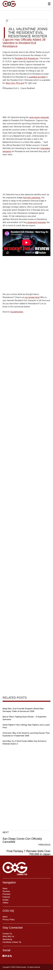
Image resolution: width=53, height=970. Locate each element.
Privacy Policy (9, 919)
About (5, 916)
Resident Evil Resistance (26, 58)
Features (6, 896)
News (5, 888)
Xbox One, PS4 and (15, 83)
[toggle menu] (49, 4)
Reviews (6, 891)
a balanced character (36, 222)
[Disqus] (26, 416)
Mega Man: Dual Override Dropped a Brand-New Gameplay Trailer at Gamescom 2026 (23, 709)
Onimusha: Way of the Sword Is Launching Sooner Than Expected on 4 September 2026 (26, 734)
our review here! (32, 297)
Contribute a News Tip (12, 942)
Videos (5, 902)
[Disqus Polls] (26, 348)
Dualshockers (16, 311)
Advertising (7, 939)
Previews (6, 894)
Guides (6, 899)
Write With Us (8, 936)
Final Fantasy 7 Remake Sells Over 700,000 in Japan (28, 849)
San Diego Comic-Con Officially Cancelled (22, 837)
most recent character (39, 117)
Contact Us (7, 933)
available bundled (37, 76)
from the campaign (31, 197)
